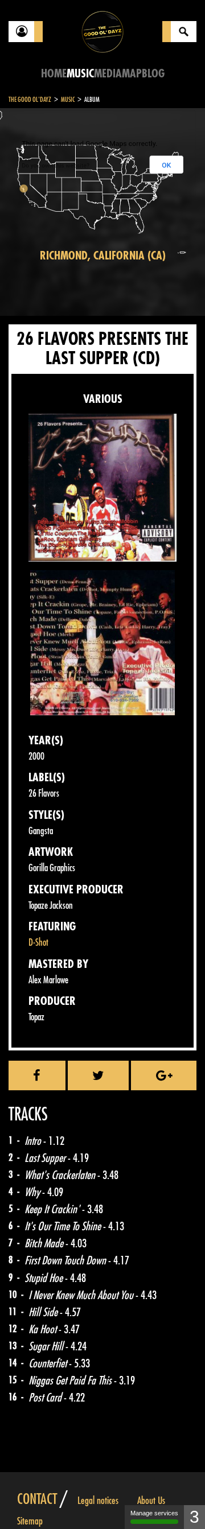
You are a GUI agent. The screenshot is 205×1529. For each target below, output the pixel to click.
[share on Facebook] (37, 1075)
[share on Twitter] (98, 1075)
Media (108, 74)
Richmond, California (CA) (103, 256)
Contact (37, 1499)
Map (132, 74)
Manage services (154, 1513)
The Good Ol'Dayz (30, 99)
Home (54, 74)
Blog (153, 74)
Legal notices (97, 1500)
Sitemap (30, 1521)
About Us (151, 1500)
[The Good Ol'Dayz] (102, 31)
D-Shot (38, 942)
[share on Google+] (163, 1075)
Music (80, 74)
